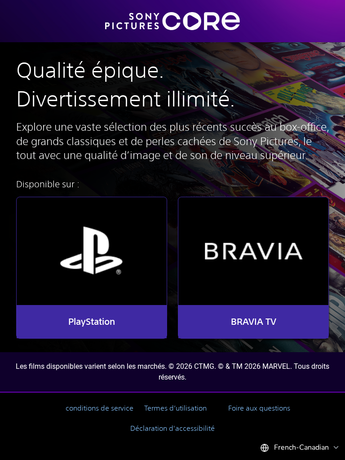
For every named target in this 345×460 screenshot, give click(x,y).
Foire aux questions (259, 407)
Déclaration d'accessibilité (172, 428)
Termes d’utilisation (175, 407)
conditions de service (99, 407)
